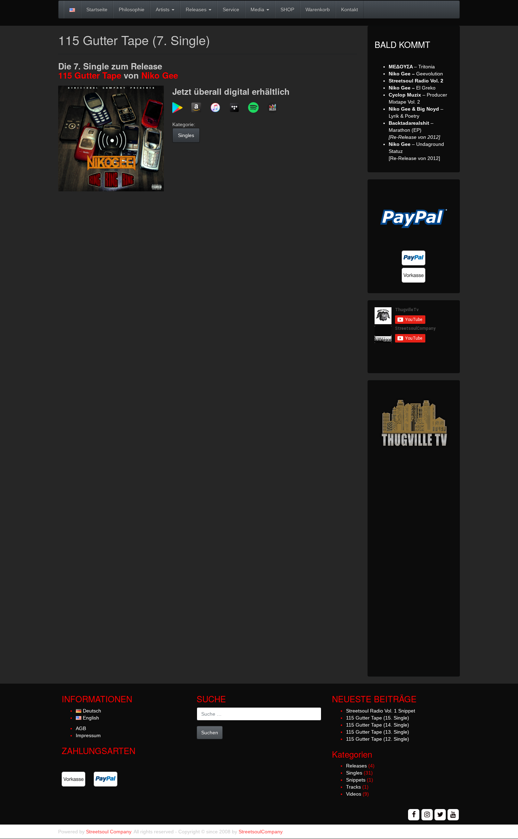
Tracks (353, 787)
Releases (197, 9)
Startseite (96, 9)
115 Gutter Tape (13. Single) (377, 732)
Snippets (355, 780)
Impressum (88, 735)
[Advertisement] (414, 564)
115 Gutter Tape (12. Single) (377, 739)
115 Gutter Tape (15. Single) (377, 718)
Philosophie (131, 9)
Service (231, 9)
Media (258, 9)
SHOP (287, 9)
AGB (81, 728)
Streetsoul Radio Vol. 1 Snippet (380, 711)
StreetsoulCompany (260, 831)
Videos (353, 794)
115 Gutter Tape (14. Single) (377, 725)
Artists (163, 9)
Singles (186, 135)
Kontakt (349, 9)
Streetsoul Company (108, 831)
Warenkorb (318, 9)
